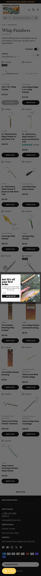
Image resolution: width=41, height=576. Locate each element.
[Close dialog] (39, 276)
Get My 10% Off (10, 296)
